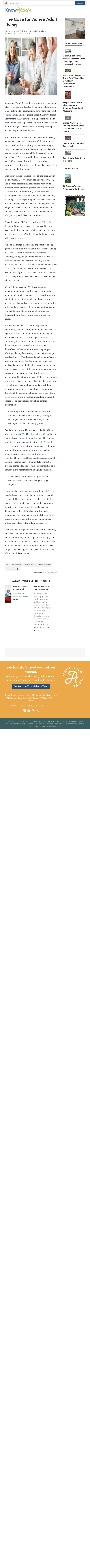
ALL (40, 442)
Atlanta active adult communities (38, 565)
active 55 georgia (12, 569)
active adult (16, 565)
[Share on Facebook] (48, 572)
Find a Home (24, 31)
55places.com (43, 377)
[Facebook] (28, 711)
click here (45, 724)
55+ (7, 565)
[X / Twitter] (37, 711)
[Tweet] (52, 572)
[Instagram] (33, 711)
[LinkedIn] (24, 711)
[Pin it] (55, 572)
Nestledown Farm (13, 122)
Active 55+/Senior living (38, 31)
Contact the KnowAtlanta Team (31, 686)
